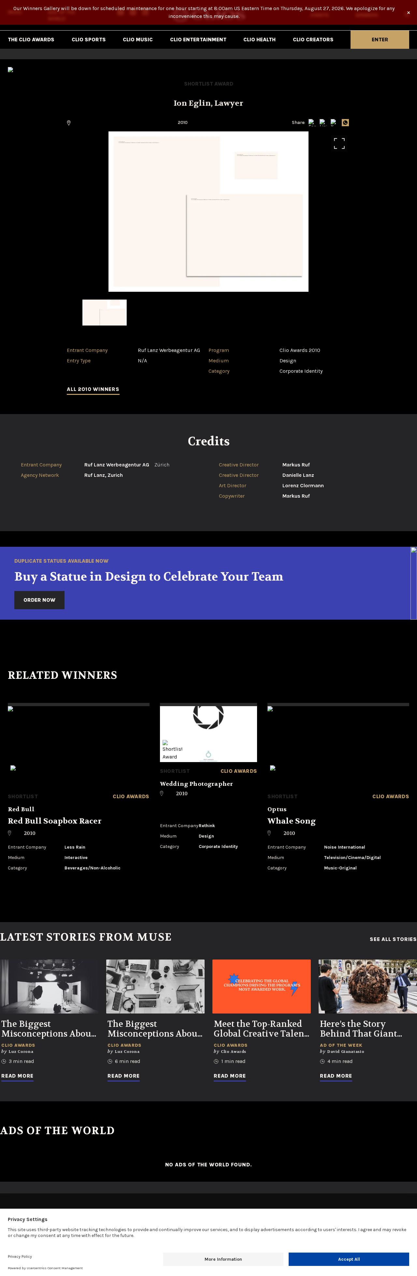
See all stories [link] (393, 939)
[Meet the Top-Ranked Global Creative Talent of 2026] (261, 987)
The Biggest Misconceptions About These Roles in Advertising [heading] (154, 1029)
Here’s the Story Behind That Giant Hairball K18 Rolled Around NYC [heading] (360, 1029)
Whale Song (291, 821)
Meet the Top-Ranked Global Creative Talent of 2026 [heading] (261, 1029)
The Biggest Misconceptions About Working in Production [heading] (47, 1029)
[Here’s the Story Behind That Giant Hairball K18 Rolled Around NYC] (368, 987)
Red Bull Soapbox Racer (55, 821)
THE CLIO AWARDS (31, 39)
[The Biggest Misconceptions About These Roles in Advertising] (155, 987)
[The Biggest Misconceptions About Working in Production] (49, 987)
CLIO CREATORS (313, 39)
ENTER (380, 39)
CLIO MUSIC (138, 39)
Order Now (39, 600)
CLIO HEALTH (259, 39)
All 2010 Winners (93, 389)
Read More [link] (17, 1076)
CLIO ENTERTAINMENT (198, 39)
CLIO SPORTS (89, 39)
